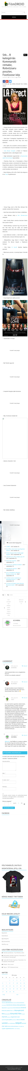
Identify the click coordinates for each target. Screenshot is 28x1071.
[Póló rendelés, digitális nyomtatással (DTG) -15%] (13, 881)
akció (4, 1002)
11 (20, 983)
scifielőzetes (12, 1023)
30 (13, 991)
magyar (23, 1013)
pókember (14, 1019)
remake (22, 1019)
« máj (3, 994)
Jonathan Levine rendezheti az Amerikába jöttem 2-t (13, 578)
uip (23, 1026)
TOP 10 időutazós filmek (13, 967)
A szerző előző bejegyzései (14, 542)
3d (2, 1002)
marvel (4, 1017)
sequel (18, 1022)
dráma (14, 1005)
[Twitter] (10, 81)
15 (10, 986)
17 (17, 986)
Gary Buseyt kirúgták (10, 151)
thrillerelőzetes (14, 1026)
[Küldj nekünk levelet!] (14, 921)
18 (20, 986)
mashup (8, 1017)
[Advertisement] (14, 34)
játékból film (9, 1010)
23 (13, 989)
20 (3, 989)
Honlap (5, 786)
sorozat (24, 1023)
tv (18, 1026)
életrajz (18, 1028)
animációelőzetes (20, 1002)
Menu (14, 17)
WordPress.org (5, 944)
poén (10, 1019)
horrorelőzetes (17, 1007)
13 (3, 986)
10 (17, 983)
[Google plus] (7, 81)
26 (24, 989)
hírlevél (23, 1008)
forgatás (8, 1007)
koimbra (14, 737)
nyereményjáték (5, 1019)
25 (20, 989)
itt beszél (14, 247)
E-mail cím (6, 780)
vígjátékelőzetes (10, 1028)
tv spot (20, 1026)
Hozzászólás (6, 761)
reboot (18, 1019)
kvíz (13, 1010)
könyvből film (15, 1013)
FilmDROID (16, 4)
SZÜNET (8, 546)
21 (6, 989)
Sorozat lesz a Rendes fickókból (14, 564)
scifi (8, 1023)
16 (13, 986)
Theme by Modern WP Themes (14, 1069)
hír (5, 594)
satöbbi (11, 594)
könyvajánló (7, 1014)
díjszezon (4, 1007)
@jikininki (7, 741)
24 (17, 989)
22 (10, 989)
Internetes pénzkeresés (8, 952)
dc (11, 1005)
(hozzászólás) (6, 941)
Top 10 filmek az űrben (19, 952)
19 (24, 986)
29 (10, 991)
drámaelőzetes (21, 1005)
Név (4, 773)
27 (3, 991)
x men (15, 1028)
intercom (4, 1010)
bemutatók (4, 1005)
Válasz (25, 666)
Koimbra (19, 77)
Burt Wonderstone (22, 215)
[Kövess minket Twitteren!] (14, 904)
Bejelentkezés (5, 935)
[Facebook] (4, 81)
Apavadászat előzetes (11, 568)
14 (6, 986)
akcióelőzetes (9, 1002)
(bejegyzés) (5, 938)
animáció (14, 1002)
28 (6, 991)
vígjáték (3, 1028)
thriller (9, 1026)
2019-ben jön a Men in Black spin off (15, 557)
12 (24, 983)
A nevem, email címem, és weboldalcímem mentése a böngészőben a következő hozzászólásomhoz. (15, 797)
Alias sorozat (11, 964)
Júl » (17, 994)
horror (11, 1007)
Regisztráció (4, 933)
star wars (4, 1026)
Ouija (6, 174)
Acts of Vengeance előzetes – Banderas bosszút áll (13, 573)
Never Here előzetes (11, 560)
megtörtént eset (15, 1017)
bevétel (8, 1005)
